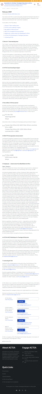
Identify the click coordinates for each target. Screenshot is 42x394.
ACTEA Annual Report (7, 379)
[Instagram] (37, 0)
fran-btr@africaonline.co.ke (20, 111)
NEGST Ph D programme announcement (14, 31)
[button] (34, 4)
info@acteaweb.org (28, 355)
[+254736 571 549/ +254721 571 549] (23, 361)
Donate (4, 373)
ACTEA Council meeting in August (12, 27)
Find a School (5, 371)
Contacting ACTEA (9, 37)
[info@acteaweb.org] (23, 355)
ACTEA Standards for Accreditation (10, 382)
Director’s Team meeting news (12, 25)
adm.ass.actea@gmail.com (9, 269)
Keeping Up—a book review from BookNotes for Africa (17, 33)
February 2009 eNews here (13, 14)
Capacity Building (6, 376)
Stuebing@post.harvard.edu (25, 228)
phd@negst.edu (18, 150)
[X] (35, 0)
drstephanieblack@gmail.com (10, 256)
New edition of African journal (11, 29)
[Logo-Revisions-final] (2, 4)
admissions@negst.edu (28, 150)
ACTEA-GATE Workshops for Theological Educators (16, 35)
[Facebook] (33, 0)
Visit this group (8, 299)
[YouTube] (31, 0)
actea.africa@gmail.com (13, 265)
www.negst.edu (32, 149)
